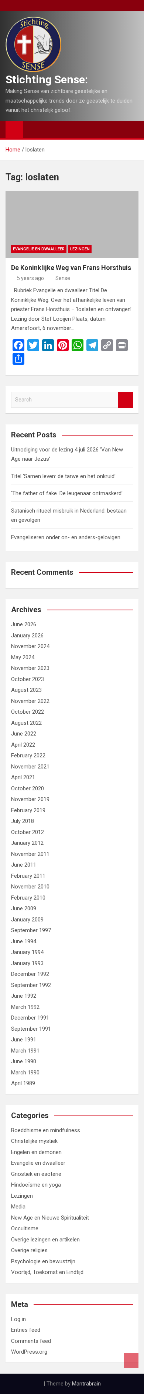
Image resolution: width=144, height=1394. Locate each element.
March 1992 (25, 1007)
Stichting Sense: (47, 79)
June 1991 (23, 1039)
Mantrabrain (86, 1383)
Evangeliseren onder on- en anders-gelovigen (65, 537)
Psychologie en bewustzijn (43, 1261)
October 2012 (27, 832)
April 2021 (23, 777)
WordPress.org (29, 1351)
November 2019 (30, 799)
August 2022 (26, 723)
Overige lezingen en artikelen (45, 1239)
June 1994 (23, 941)
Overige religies (29, 1250)
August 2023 (26, 690)
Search (125, 400)
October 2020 (27, 788)
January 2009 (27, 919)
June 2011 (23, 864)
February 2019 (28, 810)
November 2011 (30, 854)
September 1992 (31, 985)
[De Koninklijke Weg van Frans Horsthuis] (72, 224)
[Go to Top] (131, 1360)
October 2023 (27, 679)
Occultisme (24, 1228)
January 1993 (27, 963)
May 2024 (22, 657)
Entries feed (25, 1330)
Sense (62, 278)
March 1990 (25, 1072)
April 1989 (23, 1083)
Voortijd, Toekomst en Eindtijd (47, 1272)
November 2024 (30, 646)
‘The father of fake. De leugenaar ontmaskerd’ (67, 493)
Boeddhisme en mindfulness (45, 1130)
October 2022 (27, 711)
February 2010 (28, 897)
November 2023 (30, 668)
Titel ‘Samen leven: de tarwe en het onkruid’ (63, 476)
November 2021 (30, 766)
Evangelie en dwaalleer (39, 249)
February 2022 (28, 755)
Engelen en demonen (36, 1152)
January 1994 (27, 952)
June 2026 (23, 624)
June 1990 (23, 1061)
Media (18, 1206)
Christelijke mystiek (34, 1141)
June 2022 (23, 733)
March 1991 (25, 1050)
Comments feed (31, 1341)
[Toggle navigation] (32, 129)
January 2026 (27, 635)
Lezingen (80, 249)
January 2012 (27, 843)
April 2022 (23, 744)
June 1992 (23, 996)
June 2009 (23, 908)
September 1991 (31, 1029)
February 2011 (28, 876)
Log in (18, 1319)
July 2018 (22, 821)
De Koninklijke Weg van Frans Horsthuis (71, 267)
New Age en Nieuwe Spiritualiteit (50, 1217)
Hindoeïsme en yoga (36, 1184)
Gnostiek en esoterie (36, 1174)
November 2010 (30, 886)
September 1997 (31, 930)
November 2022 (30, 701)
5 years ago (30, 278)
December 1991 (30, 1017)
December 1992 (30, 974)
